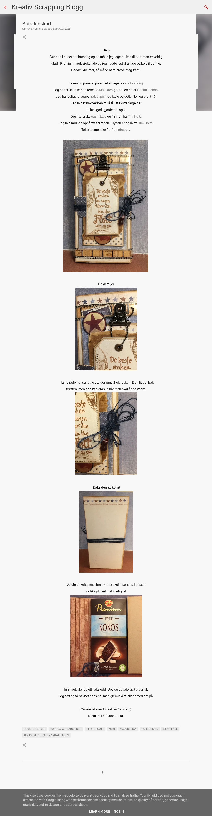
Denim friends (147, 90)
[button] (24, 37)
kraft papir (96, 96)
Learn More (99, 812)
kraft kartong (134, 83)
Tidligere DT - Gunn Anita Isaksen (46, 735)
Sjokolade (170, 729)
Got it (119, 812)
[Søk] (88, 7)
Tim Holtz (135, 116)
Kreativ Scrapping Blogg (47, 7)
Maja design (108, 90)
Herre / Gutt (95, 729)
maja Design (128, 729)
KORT (111, 729)
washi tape (98, 116)
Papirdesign (120, 129)
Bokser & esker (35, 729)
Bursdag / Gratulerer (66, 729)
